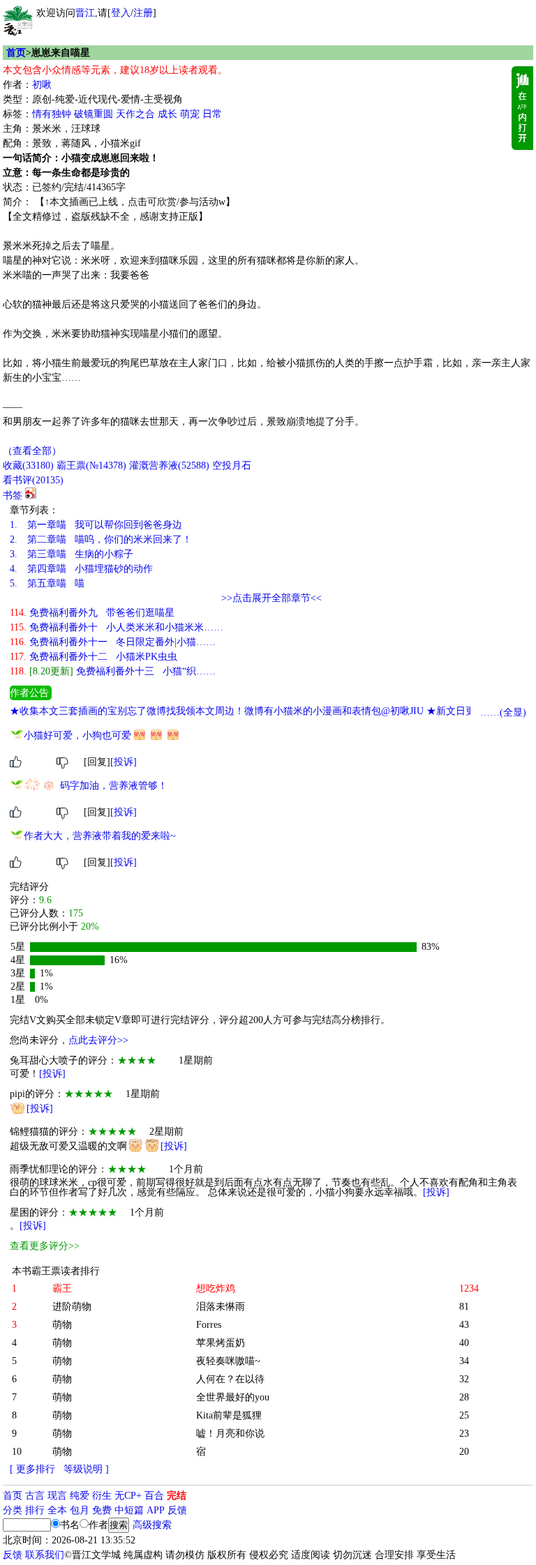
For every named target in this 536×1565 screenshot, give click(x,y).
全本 (57, 1510)
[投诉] (123, 762)
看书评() (33, 480)
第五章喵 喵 (47, 583)
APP (156, 1510)
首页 (16, 52)
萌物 (62, 1325)
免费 (102, 1510)
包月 (79, 1510)
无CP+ (128, 1495)
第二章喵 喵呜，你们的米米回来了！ (101, 539)
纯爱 (79, 1495)
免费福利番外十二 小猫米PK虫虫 (93, 656)
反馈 (177, 1510)
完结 (176, 1495)
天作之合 (135, 114)
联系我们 (44, 1555)
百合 (154, 1495)
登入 (121, 13)
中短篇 (129, 1510)
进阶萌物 (71, 1306)
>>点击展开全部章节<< (271, 598)
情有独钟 (51, 114)
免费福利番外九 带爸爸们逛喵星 (92, 612)
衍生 (102, 1495)
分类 (12, 1510)
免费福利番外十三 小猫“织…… (113, 671)
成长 (167, 114)
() (28, 465)
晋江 (85, 13)
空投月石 (231, 465)
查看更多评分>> (45, 1246)
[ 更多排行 (32, 1469)
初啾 (42, 85)
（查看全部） (32, 451)
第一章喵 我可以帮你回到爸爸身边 (96, 525)
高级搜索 (152, 1525)
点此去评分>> (98, 1040)
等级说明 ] (86, 1469)
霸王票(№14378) (91, 465)
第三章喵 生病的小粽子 (71, 554)
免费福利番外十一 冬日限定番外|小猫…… (113, 642)
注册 (143, 13)
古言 (35, 1495)
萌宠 (190, 114)
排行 (35, 1510)
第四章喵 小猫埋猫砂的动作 (81, 569)
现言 (57, 1495)
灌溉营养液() (169, 465)
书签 (12, 495)
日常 (212, 114)
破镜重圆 (93, 114)
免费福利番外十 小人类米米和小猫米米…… (116, 627)
